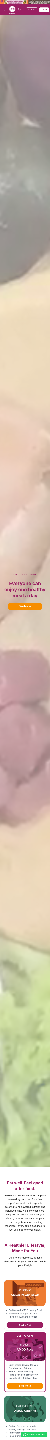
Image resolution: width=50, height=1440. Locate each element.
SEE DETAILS (25, 1325)
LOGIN (44, 10)
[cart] (19, 9)
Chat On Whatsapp (36, 1434)
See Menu (25, 606)
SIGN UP (31, 10)
